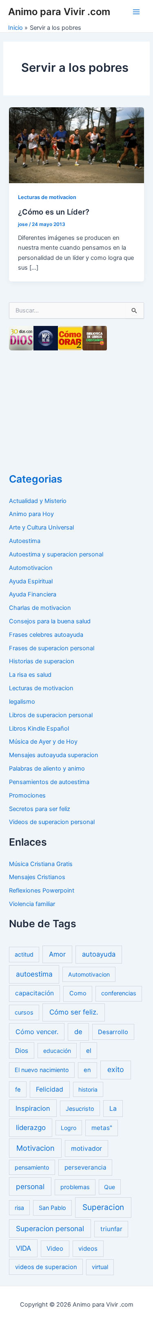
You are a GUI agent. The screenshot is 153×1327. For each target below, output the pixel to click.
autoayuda (98, 954)
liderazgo (31, 1127)
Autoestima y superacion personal (56, 554)
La (113, 1108)
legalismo (22, 701)
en (87, 1070)
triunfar (111, 1229)
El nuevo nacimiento (42, 1069)
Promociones (27, 795)
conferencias (118, 993)
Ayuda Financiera (32, 594)
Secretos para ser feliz (39, 809)
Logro (68, 1127)
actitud (24, 954)
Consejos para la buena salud (50, 621)
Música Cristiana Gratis (41, 864)
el (88, 1051)
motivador (86, 1148)
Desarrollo (113, 1032)
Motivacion (35, 1147)
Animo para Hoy (31, 514)
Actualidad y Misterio (38, 501)
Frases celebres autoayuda (46, 634)
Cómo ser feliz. (73, 1012)
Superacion (103, 1207)
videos (88, 1248)
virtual (100, 1267)
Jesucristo (80, 1108)
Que (109, 1186)
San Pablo (52, 1207)
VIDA (23, 1248)
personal (30, 1186)
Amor (57, 954)
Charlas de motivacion (40, 607)
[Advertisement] (70, 409)
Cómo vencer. (37, 1032)
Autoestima (24, 541)
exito (115, 1069)
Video (55, 1248)
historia (88, 1089)
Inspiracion (33, 1108)
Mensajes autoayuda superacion (53, 755)
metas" (101, 1128)
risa (19, 1207)
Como (77, 993)
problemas (75, 1187)
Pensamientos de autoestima (49, 782)
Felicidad (49, 1089)
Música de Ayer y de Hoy (43, 741)
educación (57, 1050)
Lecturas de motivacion (47, 197)
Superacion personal (50, 1228)
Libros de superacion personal (51, 715)
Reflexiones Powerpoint (41, 890)
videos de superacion (46, 1267)
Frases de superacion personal (51, 648)
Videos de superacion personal (52, 822)
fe (18, 1089)
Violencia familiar (32, 904)
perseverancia (85, 1167)
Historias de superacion (41, 661)
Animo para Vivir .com (59, 12)
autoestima (34, 974)
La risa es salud (30, 674)
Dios (21, 1051)
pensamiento (32, 1167)
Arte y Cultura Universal (41, 527)
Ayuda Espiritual (31, 581)
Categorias (35, 479)
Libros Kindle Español (39, 728)
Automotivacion (31, 568)
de (78, 1032)
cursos (24, 1012)
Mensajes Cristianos (37, 877)
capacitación (34, 993)
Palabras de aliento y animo (47, 768)
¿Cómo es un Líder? (53, 211)
